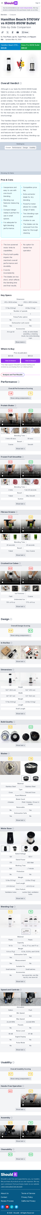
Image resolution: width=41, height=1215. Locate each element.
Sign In (38, 3)
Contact (4, 1197)
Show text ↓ (20, 448)
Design (25, 147)
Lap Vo (14, 37)
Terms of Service (28, 1193)
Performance (16, 147)
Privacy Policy (27, 1197)
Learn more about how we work (11, 1186)
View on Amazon (10, 360)
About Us (5, 1193)
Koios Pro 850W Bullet (30, 45)
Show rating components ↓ (21, 398)
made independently (26, 8)
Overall (8, 147)
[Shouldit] (20, 1174)
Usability (32, 147)
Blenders (4, 15)
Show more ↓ (20, 342)
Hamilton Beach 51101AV (11, 45)
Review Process (7, 1201)
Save (26, 32)
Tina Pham (7, 37)
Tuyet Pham (22, 37)
